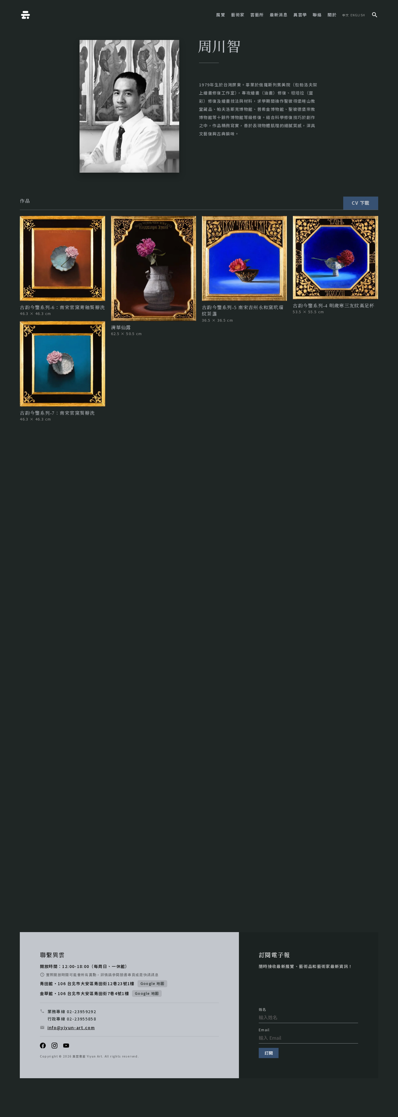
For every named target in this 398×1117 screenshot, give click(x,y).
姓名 (263, 1009)
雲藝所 (257, 14)
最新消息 (279, 14)
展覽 (220, 14)
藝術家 (237, 14)
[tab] (25, 200)
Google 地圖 (152, 983)
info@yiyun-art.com (71, 1027)
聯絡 (317, 14)
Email (264, 1029)
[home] (25, 15)
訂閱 (269, 1053)
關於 (332, 14)
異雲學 (300, 14)
